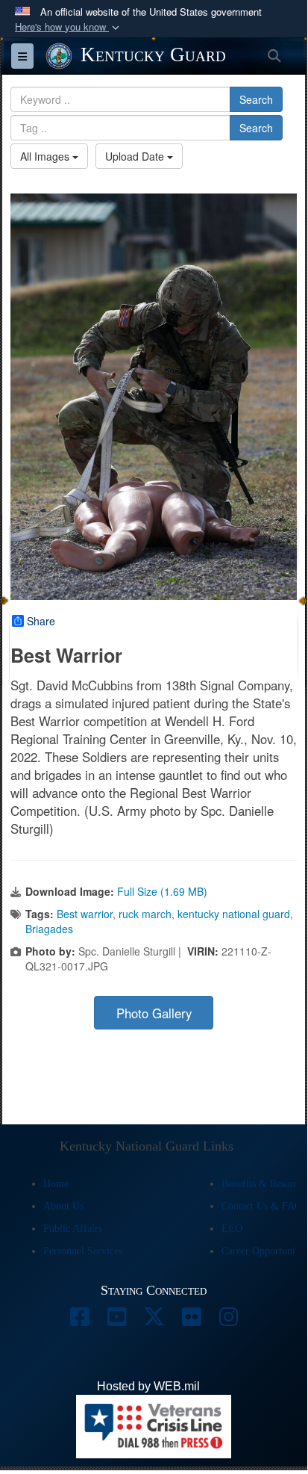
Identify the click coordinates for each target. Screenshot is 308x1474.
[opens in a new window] (79, 1320)
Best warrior (85, 913)
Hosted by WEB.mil (148, 1386)
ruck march (145, 913)
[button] (68, 27)
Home (56, 1183)
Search (256, 99)
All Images (46, 156)
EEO (231, 1228)
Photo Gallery (154, 1013)
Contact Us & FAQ (261, 1206)
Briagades (49, 928)
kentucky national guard (233, 913)
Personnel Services (82, 1251)
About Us (63, 1206)
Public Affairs (72, 1228)
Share (41, 621)
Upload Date (136, 156)
